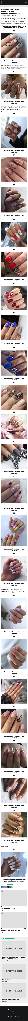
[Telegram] (6, 887)
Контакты (17, 1016)
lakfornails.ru (10, 884)
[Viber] (10, 887)
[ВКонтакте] (2, 887)
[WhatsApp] (12, 887)
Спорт (3, 961)
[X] (8, 887)
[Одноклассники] (4, 887)
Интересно (4, 981)
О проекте (10, 1016)
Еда (2, 910)
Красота (14, 15)
